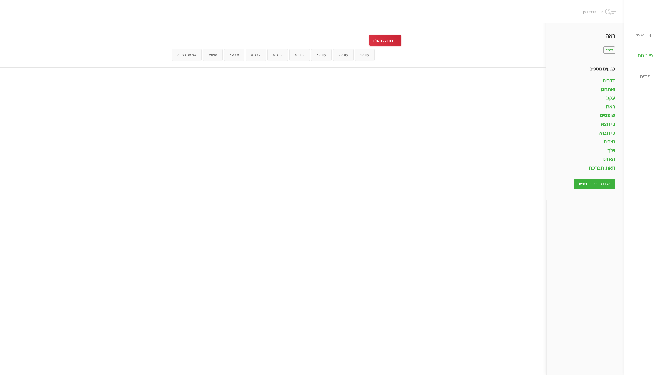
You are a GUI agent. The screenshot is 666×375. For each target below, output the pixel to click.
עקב (610, 98)
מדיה (645, 76)
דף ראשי (645, 35)
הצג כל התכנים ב (594, 184)
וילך (611, 150)
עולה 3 (321, 55)
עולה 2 (343, 55)
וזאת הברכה (602, 168)
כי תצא (608, 124)
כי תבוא (607, 133)
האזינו (608, 159)
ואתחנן (608, 89)
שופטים (607, 115)
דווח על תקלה (383, 40)
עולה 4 (299, 55)
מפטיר (212, 55)
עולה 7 (234, 55)
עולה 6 (256, 55)
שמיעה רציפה (186, 55)
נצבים (609, 141)
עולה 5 (278, 55)
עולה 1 (364, 55)
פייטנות (645, 55)
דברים (609, 50)
